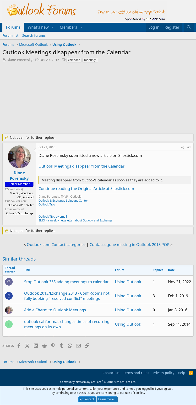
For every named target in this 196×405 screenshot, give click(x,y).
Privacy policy (163, 372)
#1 (189, 147)
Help (181, 372)
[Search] (189, 27)
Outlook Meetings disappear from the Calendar (81, 166)
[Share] (183, 147)
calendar (74, 60)
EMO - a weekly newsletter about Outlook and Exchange (75, 220)
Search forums (34, 35)
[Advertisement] (98, 98)
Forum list (10, 35)
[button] (52, 27)
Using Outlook (128, 281)
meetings (90, 60)
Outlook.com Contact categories (56, 244)
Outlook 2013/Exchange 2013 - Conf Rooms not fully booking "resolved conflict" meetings (66, 296)
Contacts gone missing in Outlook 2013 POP (129, 244)
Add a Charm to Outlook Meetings (55, 310)
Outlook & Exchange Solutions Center (63, 201)
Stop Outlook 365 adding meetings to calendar (66, 281)
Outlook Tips (46, 204)
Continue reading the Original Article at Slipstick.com (86, 188)
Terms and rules (136, 372)
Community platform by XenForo (98, 382)
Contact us (111, 372)
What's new (38, 27)
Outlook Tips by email (52, 217)
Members (68, 27)
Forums (13, 27)
